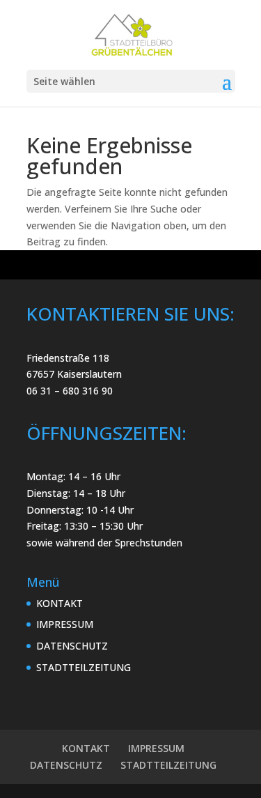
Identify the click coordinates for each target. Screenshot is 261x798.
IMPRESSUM (64, 624)
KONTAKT (59, 603)
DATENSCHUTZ (72, 645)
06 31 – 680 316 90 (69, 390)
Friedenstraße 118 (67, 358)
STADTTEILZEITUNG (83, 667)
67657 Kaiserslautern (74, 374)
